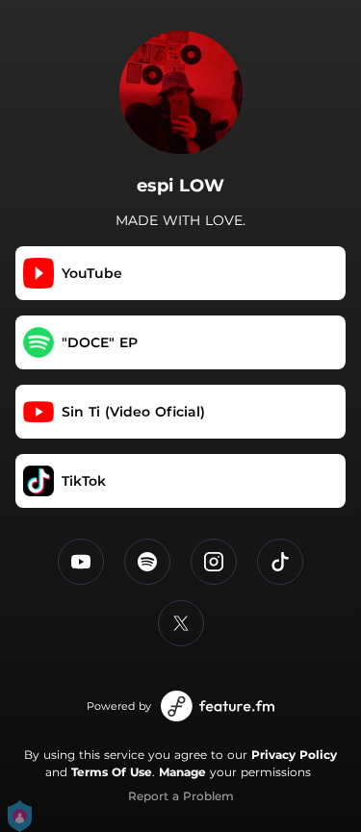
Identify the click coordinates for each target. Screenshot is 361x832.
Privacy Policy (294, 754)
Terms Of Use (111, 772)
